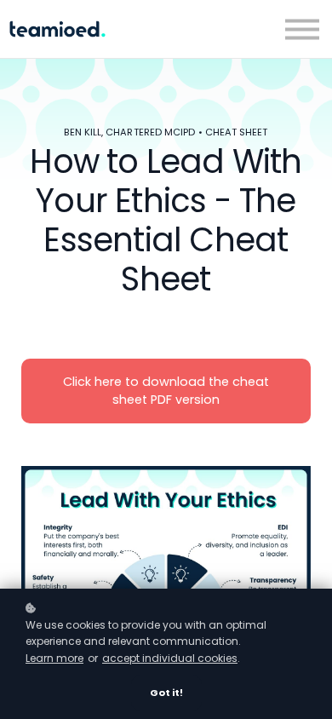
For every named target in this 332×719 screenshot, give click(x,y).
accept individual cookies (170, 658)
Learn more (54, 658)
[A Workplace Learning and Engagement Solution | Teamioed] (57, 29)
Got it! (166, 692)
